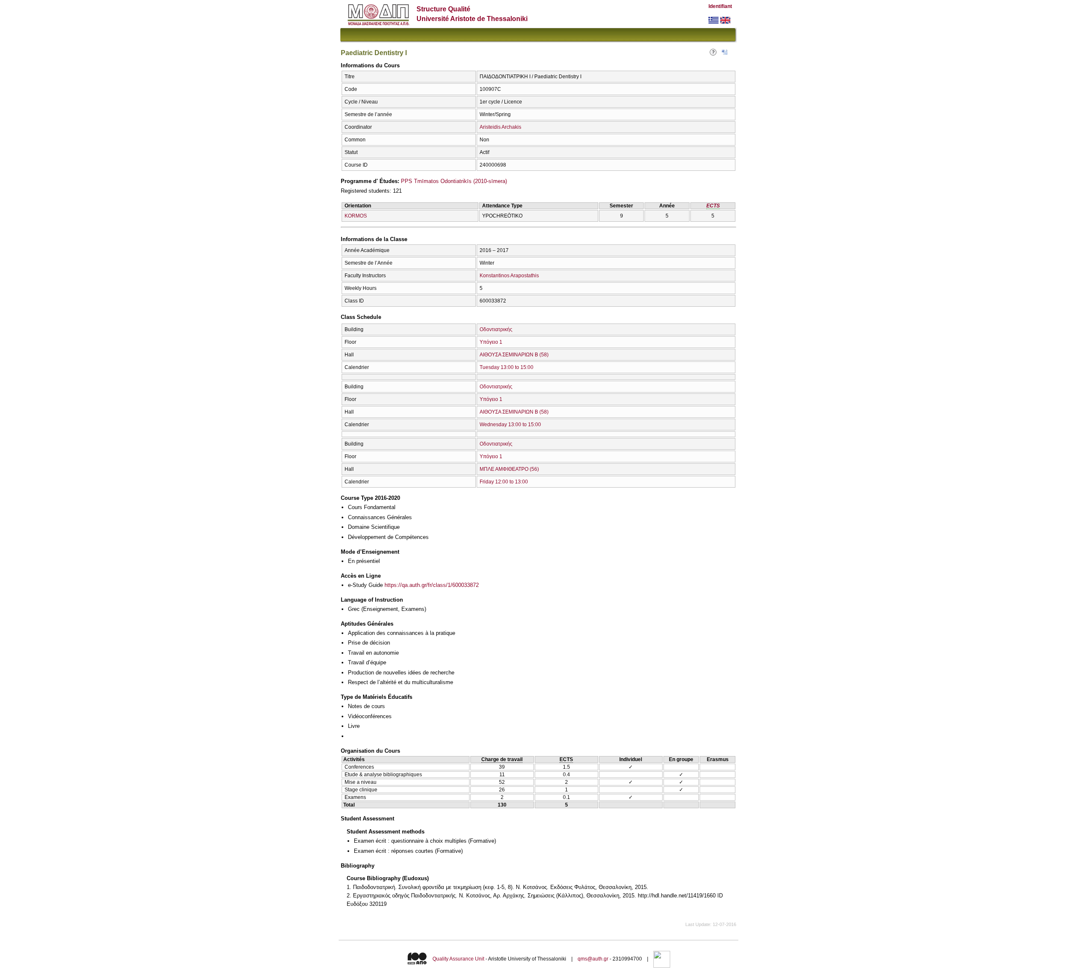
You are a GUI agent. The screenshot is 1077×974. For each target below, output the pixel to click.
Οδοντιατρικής (496, 329)
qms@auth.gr (593, 959)
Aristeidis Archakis (500, 127)
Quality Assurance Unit (458, 959)
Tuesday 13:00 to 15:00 (506, 367)
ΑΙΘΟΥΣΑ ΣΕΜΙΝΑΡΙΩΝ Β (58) (514, 355)
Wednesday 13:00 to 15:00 (510, 424)
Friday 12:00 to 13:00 (504, 482)
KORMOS (356, 216)
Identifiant (720, 6)
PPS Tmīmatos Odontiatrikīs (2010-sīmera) (454, 181)
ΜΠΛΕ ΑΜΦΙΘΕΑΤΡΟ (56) (509, 469)
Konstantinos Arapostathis (509, 276)
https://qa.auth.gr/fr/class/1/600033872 (432, 585)
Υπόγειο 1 (491, 342)
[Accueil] (378, 23)
